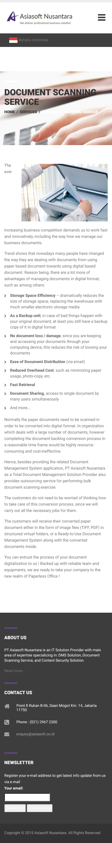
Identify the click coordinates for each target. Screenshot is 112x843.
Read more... (14, 671)
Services (28, 112)
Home (9, 112)
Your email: (13, 788)
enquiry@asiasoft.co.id (35, 734)
